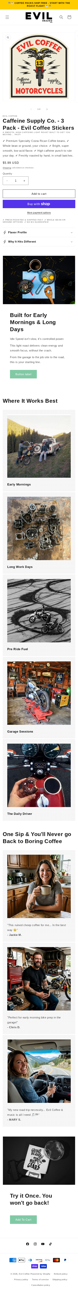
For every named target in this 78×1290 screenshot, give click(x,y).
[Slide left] (31, 109)
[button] (7, 17)
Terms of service (40, 1279)
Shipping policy (59, 1279)
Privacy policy (21, 1279)
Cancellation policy (40, 1285)
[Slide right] (47, 109)
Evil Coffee (24, 1274)
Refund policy (60, 1274)
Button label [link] (23, 374)
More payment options (39, 212)
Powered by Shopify (40, 1274)
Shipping (7, 168)
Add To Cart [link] (23, 1219)
